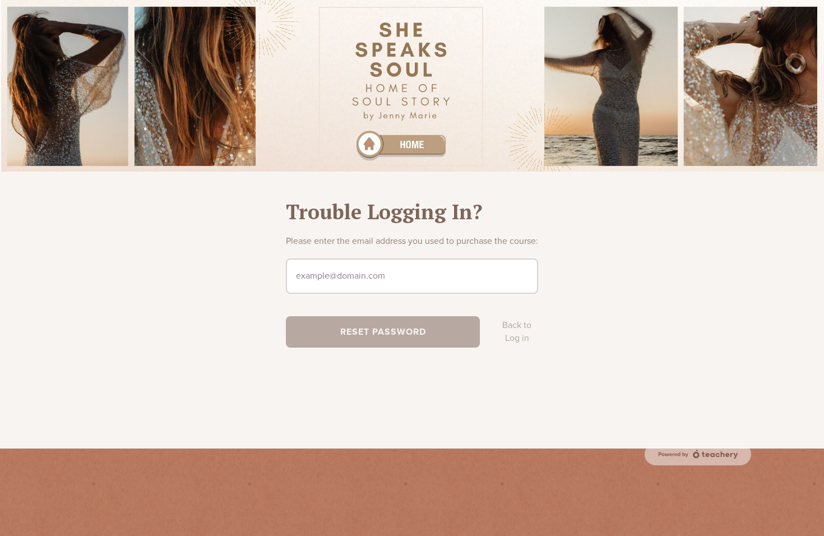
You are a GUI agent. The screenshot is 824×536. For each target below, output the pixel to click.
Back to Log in (516, 332)
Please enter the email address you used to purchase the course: (412, 241)
